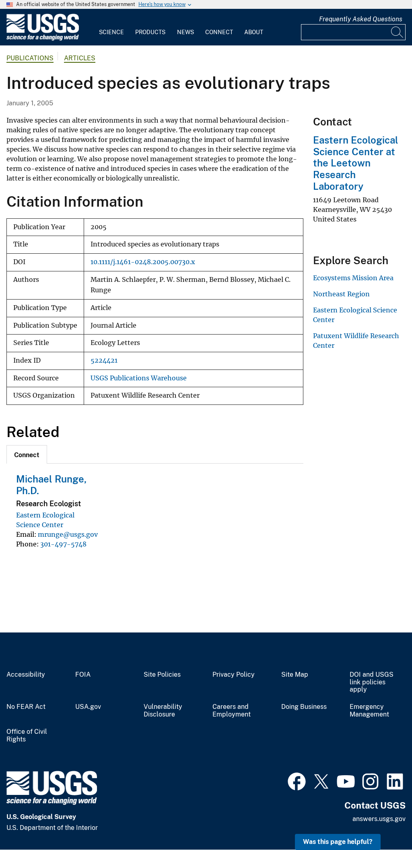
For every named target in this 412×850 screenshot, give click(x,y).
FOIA (83, 674)
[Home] (42, 39)
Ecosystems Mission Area (353, 278)
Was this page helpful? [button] (338, 842)
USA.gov (88, 706)
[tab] (26, 454)
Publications (30, 58)
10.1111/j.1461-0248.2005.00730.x (143, 262)
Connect (219, 32)
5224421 (104, 360)
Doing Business (304, 706)
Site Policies (162, 674)
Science (111, 32)
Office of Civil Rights (26, 735)
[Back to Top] (383, 821)
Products (150, 32)
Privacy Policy (233, 674)
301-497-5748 (63, 544)
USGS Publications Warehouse (139, 378)
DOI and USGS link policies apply (371, 682)
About (253, 32)
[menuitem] (111, 27)
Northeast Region (341, 294)
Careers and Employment (231, 710)
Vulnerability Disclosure (163, 710)
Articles (79, 58)
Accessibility (25, 674)
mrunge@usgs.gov (68, 534)
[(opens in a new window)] (296, 780)
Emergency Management (369, 710)
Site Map (294, 674)
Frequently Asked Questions (360, 19)
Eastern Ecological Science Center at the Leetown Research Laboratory (355, 163)
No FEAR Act (25, 706)
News (185, 32)
